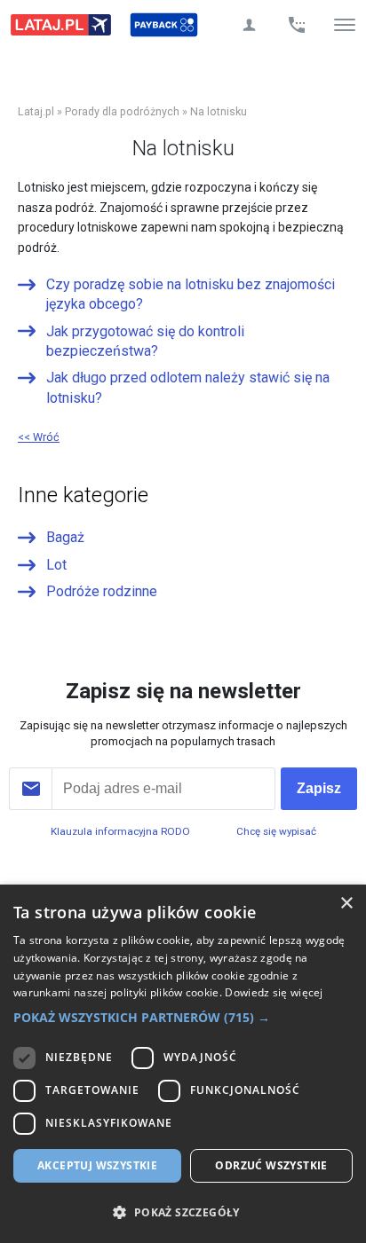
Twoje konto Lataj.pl (248, 24)
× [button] (346, 903)
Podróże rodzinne (101, 591)
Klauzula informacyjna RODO (120, 831)
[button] (183, 1018)
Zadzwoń (296, 24)
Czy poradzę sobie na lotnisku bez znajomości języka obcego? (190, 294)
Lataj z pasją (61, 24)
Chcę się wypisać (276, 831)
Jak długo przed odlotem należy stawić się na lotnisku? (188, 387)
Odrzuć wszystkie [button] (271, 1165)
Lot (56, 564)
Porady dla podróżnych (122, 111)
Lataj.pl (36, 111)
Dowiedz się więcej (273, 992)
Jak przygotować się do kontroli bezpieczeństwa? (145, 341)
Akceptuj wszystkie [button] (97, 1165)
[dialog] (183, 1064)
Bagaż (65, 537)
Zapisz (319, 788)
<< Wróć (39, 437)
